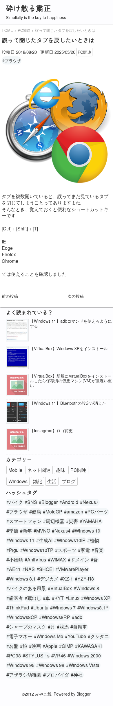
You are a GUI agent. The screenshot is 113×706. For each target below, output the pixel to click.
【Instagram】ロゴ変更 (51, 430)
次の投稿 (76, 296)
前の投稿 (10, 296)
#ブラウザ (11, 60)
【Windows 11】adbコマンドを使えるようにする (71, 323)
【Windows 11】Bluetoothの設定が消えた (68, 403)
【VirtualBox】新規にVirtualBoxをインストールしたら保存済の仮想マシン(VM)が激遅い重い (71, 381)
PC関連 (84, 52)
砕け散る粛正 (28, 8)
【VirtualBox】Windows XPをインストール (69, 348)
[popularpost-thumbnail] (17, 330)
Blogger (83, 694)
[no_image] (17, 385)
